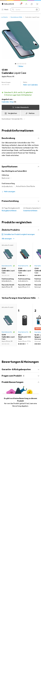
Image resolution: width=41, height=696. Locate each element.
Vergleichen (12, 113)
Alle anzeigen (7, 239)
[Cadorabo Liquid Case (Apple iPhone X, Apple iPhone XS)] (24, 259)
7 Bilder (20, 66)
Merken (32, 113)
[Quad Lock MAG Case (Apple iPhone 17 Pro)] (24, 325)
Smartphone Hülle (16, 17)
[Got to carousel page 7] (25, 63)
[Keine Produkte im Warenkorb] (37, 4)
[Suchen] (13, 9)
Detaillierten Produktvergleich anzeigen (19, 234)
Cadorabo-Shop (8, 102)
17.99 (5, 69)
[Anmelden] (26, 4)
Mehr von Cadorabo (30, 83)
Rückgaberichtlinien (9, 211)
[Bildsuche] (36, 9)
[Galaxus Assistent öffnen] (31, 4)
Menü (6, 9)
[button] (20, 93)
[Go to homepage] (8, 4)
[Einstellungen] (20, 4)
